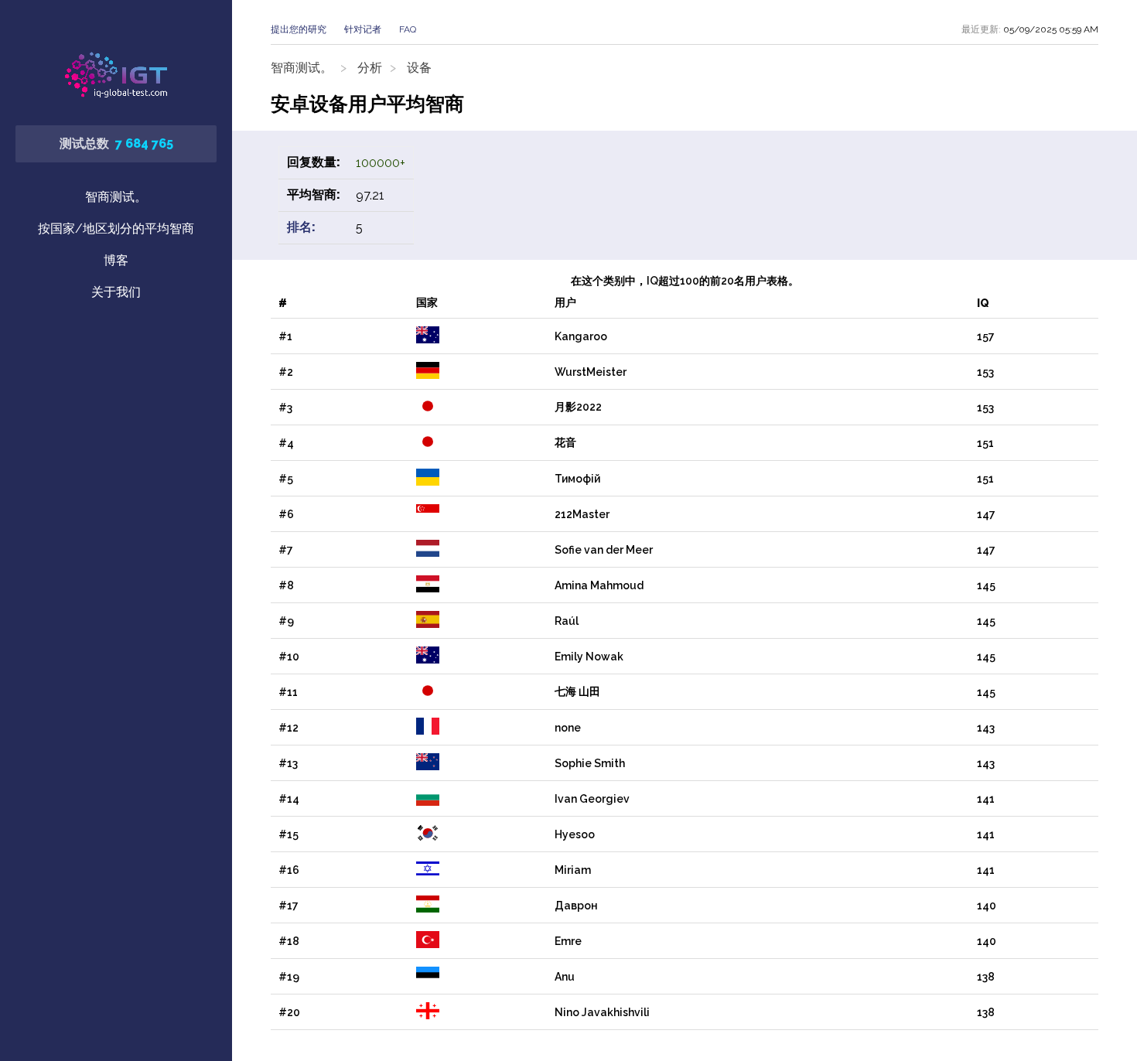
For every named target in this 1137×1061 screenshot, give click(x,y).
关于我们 (116, 292)
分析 (369, 67)
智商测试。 (116, 196)
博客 (116, 260)
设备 (419, 67)
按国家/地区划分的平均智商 (116, 228)
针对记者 (362, 29)
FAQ (407, 29)
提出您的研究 (298, 29)
